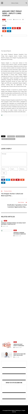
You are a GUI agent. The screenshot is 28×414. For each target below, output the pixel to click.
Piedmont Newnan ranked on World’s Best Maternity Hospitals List (13, 223)
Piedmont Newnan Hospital (8, 138)
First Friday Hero (20, 136)
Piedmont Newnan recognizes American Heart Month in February (20, 234)
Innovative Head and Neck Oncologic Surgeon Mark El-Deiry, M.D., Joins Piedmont (20, 356)
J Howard (10, 19)
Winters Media (14, 3)
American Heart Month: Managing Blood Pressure (19, 346)
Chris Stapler (11, 136)
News (4, 19)
